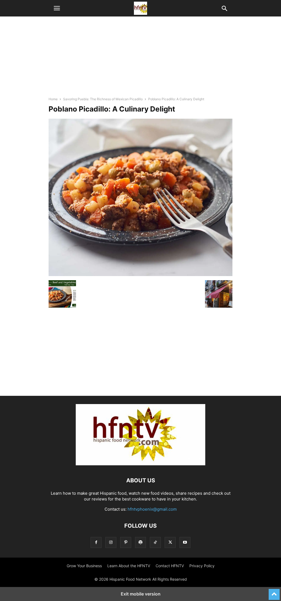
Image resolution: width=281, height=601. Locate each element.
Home (53, 99)
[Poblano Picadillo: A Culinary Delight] (140, 274)
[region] (140, 59)
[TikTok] (155, 542)
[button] (57, 8)
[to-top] (274, 592)
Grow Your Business (84, 565)
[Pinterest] (125, 542)
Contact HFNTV (170, 565)
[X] (170, 542)
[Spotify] (140, 542)
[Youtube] (184, 542)
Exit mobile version (141, 594)
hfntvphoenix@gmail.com (152, 509)
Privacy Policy (202, 565)
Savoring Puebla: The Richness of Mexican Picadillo (103, 99)
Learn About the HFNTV (128, 565)
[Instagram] (110, 542)
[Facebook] (96, 542)
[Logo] (140, 463)
